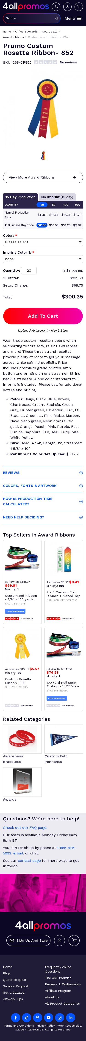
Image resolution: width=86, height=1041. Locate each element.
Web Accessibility (69, 1025)
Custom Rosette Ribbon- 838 (18, 681)
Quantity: (11, 270)
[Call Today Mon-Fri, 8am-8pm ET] (56, 7)
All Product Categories (62, 1003)
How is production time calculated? (28, 501)
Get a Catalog (14, 992)
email (18, 853)
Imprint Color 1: (18, 252)
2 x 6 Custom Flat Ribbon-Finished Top (63, 594)
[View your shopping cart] (79, 7)
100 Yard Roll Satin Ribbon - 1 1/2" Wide (63, 684)
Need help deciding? (23, 517)
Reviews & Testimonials (63, 984)
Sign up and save (32, 940)
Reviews (11, 472)
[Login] (67, 7)
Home (7, 967)
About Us (52, 997)
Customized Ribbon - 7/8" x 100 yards (21, 597)
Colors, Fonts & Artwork (29, 485)
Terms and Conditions (19, 1025)
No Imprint (57, 197)
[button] (43, 155)
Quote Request (14, 979)
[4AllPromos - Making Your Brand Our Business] (26, 7)
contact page (29, 860)
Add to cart (43, 316)
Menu (70, 18)
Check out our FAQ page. (25, 827)
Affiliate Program (58, 990)
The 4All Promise (58, 978)
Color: (10, 235)
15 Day (20, 197)
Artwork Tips (13, 999)
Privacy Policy (45, 1025)
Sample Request (15, 986)
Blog (6, 973)
